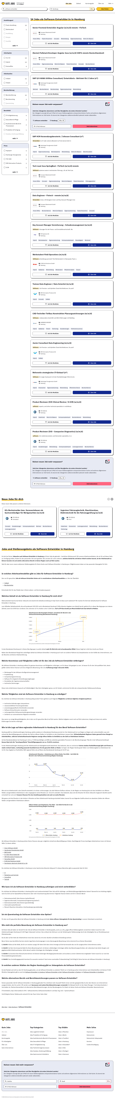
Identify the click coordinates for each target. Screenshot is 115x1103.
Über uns (101, 3)
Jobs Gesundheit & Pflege (38, 1041)
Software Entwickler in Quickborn (94, 972)
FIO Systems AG (44, 234)
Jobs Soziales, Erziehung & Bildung (40, 1051)
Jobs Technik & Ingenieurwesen (39, 1048)
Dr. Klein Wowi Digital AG (11, 854)
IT (5, 873)
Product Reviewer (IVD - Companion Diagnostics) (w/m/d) (58, 431)
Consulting (7, 877)
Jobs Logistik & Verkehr (37, 1032)
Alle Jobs (69, 3)
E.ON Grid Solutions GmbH (47, 263)
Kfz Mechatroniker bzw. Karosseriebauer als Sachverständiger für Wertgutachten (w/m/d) (24, 511)
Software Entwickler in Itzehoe (71, 972)
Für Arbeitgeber (6, 1041)
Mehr (110, 3)
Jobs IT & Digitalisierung (37, 1044)
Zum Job (93, 43)
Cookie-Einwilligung (92, 1044)
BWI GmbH (7, 852)
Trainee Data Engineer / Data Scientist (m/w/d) (53, 284)
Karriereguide (89, 3)
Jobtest (78, 3)
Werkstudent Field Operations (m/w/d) (49, 254)
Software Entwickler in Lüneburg (35, 972)
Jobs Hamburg (13, 1007)
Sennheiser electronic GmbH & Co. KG (15, 863)
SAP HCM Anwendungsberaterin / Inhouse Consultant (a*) (58, 136)
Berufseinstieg (8, 585)
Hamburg (42, 34)
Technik (6, 879)
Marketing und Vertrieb (11, 875)
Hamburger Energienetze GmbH (48, 83)
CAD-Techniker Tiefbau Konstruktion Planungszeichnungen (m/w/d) (62, 313)
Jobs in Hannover (63, 1054)
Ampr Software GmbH (11, 848)
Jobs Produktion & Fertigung (38, 1035)
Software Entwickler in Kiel (53, 972)
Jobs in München (63, 1032)
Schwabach (16, 519)
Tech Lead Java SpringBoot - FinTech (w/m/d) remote (56, 166)
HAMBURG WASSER (45, 322)
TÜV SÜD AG (43, 411)
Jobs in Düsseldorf (64, 1044)
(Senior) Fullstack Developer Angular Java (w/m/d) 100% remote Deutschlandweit (68, 53)
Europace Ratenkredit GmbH (47, 32)
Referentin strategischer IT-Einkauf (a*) (50, 372)
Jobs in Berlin (62, 1035)
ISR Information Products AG (48, 293)
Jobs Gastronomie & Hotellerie (39, 1054)
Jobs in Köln (62, 1048)
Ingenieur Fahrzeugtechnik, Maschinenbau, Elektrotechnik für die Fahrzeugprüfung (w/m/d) (82, 511)
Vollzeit (6, 583)
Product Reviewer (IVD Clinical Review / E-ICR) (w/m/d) (57, 402)
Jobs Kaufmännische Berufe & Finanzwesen (43, 1038)
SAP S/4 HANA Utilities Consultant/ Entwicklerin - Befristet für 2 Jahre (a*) (65, 78)
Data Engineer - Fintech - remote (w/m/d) (51, 195)
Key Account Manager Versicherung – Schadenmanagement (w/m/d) (62, 225)
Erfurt (69, 519)
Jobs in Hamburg (63, 1041)
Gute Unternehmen (7, 1048)
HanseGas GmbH (9, 859)
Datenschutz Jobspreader (94, 1038)
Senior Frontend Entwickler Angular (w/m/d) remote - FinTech (59, 28)
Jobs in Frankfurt (63, 1038)
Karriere (89, 1041)
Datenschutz (90, 1035)
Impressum (90, 1032)
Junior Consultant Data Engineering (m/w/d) (52, 343)
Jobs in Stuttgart (63, 1051)
